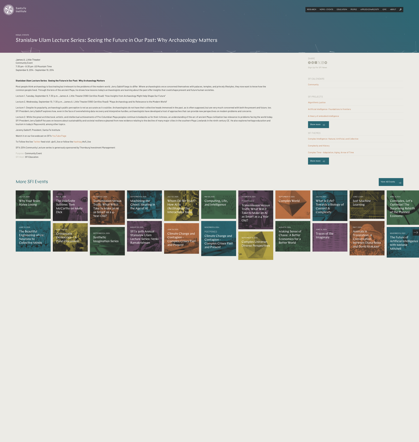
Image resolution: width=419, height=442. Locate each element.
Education (342, 9)
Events (25, 35)
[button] (311, 9)
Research (311, 9)
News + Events (326, 9)
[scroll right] (416, 232)
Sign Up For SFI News (317, 67)
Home (18, 35)
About (393, 9)
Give (385, 9)
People (354, 9)
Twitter (36, 141)
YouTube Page (59, 135)
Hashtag (77, 141)
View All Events (388, 182)
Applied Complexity (369, 9)
